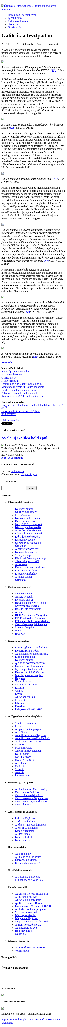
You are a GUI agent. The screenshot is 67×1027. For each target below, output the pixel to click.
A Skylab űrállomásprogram (30, 909)
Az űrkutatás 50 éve (26, 927)
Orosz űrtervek (23, 804)
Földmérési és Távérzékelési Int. (32, 621)
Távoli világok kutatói (27, 561)
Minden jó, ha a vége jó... (29, 879)
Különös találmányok (26, 552)
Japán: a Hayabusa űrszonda (30, 824)
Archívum (13, 24)
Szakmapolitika (23, 593)
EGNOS (20, 687)
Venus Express (23, 681)
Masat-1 (19, 630)
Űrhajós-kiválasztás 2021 (28, 709)
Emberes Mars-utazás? (27, 863)
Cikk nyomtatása (10, 420)
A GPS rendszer (24, 732)
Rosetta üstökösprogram (28, 608)
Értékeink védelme (25, 539)
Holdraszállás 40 (24, 930)
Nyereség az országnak (27, 605)
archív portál (17, 471)
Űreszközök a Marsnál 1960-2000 (33, 906)
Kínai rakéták (22, 840)
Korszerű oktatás (24, 508)
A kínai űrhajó (23, 833)
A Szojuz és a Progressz (28, 856)
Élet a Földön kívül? (26, 570)
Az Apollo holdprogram (28, 899)
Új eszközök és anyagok (28, 542)
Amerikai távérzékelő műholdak (32, 738)
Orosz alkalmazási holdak (29, 795)
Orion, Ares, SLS (24, 760)
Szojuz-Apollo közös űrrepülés (32, 921)
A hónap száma (23, 576)
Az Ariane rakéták (25, 696)
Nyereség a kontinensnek (28, 669)
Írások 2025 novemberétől (22, 14)
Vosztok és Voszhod (26, 912)
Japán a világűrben (25, 821)
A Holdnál (20, 763)
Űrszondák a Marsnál (26, 859)
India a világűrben (25, 818)
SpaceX (19, 769)
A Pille (19, 612)
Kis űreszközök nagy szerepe (31, 558)
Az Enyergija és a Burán (28, 902)
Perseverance (22, 775)
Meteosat (20, 699)
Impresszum (7, 1019)
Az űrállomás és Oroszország (31, 789)
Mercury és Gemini (25, 915)
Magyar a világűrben (26, 918)
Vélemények (22, 950)
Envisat (19, 693)
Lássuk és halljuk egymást (29, 533)
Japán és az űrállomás (26, 827)
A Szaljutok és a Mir (26, 896)
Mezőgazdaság (23, 515)
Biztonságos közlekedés (28, 527)
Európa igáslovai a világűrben (31, 647)
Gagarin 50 (21, 933)
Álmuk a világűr (24, 596)
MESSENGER (23, 747)
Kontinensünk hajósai (27, 650)
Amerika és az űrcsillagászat (30, 735)
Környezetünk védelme (27, 518)
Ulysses (19, 703)
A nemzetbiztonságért (26, 548)
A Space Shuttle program (28, 729)
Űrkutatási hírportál (18, 21)
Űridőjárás (20, 579)
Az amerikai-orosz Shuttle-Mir (31, 893)
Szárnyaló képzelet (25, 555)
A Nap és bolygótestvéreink (30, 662)
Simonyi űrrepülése (25, 627)
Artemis (19, 772)
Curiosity (20, 766)
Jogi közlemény (38, 1019)
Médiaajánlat (22, 1019)
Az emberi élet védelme (28, 530)
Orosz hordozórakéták (27, 792)
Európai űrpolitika (25, 656)
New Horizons (23, 756)
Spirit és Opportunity (26, 722)
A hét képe (21, 564)
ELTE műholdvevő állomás (30, 618)
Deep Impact (22, 753)
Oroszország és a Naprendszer (31, 798)
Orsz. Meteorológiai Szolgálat (31, 624)
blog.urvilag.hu (29, 474)
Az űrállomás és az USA (28, 741)
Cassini (19, 726)
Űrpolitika (20, 545)
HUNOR (20, 633)
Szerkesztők (14, 27)
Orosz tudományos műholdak (31, 801)
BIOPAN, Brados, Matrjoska (31, 615)
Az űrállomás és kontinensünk (31, 653)
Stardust (19, 744)
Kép (54, 70)
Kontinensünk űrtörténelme (30, 672)
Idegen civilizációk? (26, 573)
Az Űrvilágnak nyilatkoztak (30, 947)
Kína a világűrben (25, 830)
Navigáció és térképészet (28, 524)
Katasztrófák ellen (25, 521)
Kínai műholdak (24, 836)
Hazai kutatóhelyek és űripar (30, 602)
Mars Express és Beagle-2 (29, 675)
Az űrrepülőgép (23, 853)
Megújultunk (15, 17)
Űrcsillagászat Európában (29, 666)
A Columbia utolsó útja (27, 876)
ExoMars (20, 706)
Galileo (19, 690)
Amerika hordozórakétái (28, 750)
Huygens (20, 678)
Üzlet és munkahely (26, 511)
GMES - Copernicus (26, 684)
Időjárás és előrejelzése (27, 536)
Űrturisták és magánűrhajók (30, 567)
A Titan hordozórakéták (28, 924)
